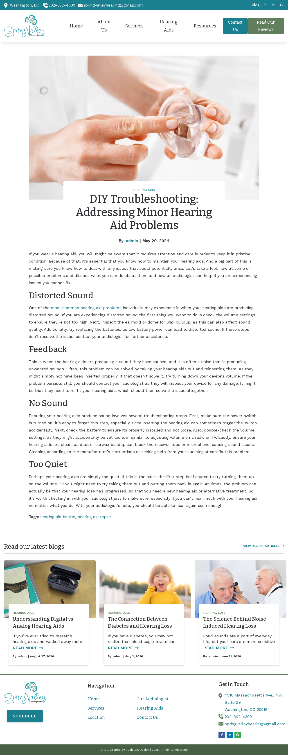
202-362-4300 (62, 5)
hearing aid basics (57, 516)
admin (132, 240)
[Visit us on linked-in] (273, 5)
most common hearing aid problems (86, 307)
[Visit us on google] (281, 5)
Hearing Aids (144, 190)
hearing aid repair (94, 516)
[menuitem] (254, 5)
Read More (25, 647)
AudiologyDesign (137, 749)
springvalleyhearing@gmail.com (113, 5)
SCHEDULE (25, 716)
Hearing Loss (119, 612)
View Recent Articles (261, 546)
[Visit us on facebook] (265, 5)
